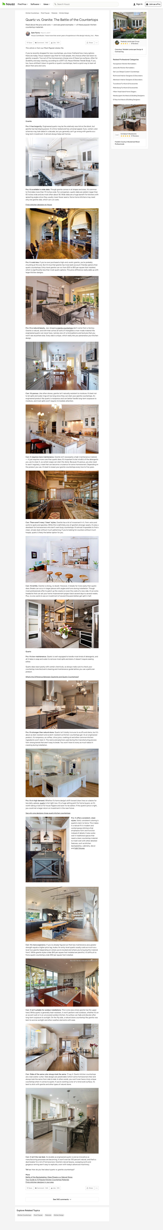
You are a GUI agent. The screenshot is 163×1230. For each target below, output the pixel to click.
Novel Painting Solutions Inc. (88, 140)
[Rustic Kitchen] (62, 495)
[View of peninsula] (62, 1121)
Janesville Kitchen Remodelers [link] (123, 68)
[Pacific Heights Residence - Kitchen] (62, 428)
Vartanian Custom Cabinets (88, 751)
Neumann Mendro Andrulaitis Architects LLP (83, 961)
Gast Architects (92, 406)
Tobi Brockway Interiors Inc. (88, 1090)
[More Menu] (97, 43)
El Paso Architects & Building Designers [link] (126, 100)
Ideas (45, 4)
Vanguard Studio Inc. (90, 210)
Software (35, 4)
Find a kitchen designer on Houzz (39, 205)
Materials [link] (54, 13)
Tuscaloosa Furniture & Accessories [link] (125, 84)
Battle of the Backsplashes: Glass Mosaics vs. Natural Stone (49, 1177)
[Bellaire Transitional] (62, 704)
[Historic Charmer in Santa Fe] (62, 624)
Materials (48, 1215)
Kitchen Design (59, 1215)
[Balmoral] (62, 162)
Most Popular (38, 1215)
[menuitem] (22, 4)
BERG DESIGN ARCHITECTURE (87, 889)
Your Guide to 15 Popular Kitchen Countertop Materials (47, 1180)
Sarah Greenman (92, 344)
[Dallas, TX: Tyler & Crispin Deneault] (62, 366)
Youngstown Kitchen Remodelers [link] (124, 64)
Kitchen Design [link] (64, 13)
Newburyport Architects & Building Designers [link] (129, 96)
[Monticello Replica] (62, 773)
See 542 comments (61, 1199)
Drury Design (93, 71)
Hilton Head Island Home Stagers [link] (124, 92)
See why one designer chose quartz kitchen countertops (48, 813)
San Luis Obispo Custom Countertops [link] (126, 72)
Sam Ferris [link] (35, 33)
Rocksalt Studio (92, 1026)
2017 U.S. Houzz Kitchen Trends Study (75, 61)
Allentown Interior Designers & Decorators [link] (127, 80)
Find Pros (22, 4)
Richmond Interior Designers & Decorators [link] (128, 76)
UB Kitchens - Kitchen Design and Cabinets (84, 538)
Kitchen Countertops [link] (32, 13)
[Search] (55, 4)
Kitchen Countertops (24, 1215)
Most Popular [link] (45, 13)
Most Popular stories (52, 48)
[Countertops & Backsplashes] (47, 849)
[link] (132, 44)
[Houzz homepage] (9, 3)
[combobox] (86, 4)
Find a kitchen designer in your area (40, 1182)
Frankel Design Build (91, 682)
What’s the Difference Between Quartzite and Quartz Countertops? (52, 677)
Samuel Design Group (90, 602)
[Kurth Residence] (62, 983)
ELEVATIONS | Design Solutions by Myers (55, 819)
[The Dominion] (62, 300)
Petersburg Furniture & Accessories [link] (125, 88)
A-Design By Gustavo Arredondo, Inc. (86, 278)
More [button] (97, 36)
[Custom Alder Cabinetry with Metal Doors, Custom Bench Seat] (62, 559)
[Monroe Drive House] (62, 914)
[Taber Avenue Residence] (62, 1047)
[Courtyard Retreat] (62, 233)
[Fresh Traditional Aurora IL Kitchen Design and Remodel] (62, 93)
